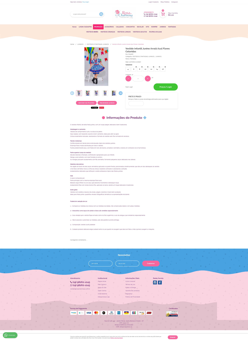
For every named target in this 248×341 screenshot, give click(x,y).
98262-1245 (151, 14)
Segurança (128, 294)
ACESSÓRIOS (109, 27)
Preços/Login (166, 87)
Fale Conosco (102, 284)
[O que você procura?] (101, 14)
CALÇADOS (120, 27)
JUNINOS (163, 27)
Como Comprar (130, 281)
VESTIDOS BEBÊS (92, 32)
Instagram (174, 2)
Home (74, 27)
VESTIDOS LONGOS (124, 32)
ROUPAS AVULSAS (155, 32)
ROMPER (154, 27)
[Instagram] (155, 282)
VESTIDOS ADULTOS (140, 32)
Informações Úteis (132, 278)
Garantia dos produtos (132, 290)
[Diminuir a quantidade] (128, 78)
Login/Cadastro (154, 2)
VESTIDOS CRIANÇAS (107, 32)
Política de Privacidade (132, 297)
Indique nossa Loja (104, 297)
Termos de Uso (130, 284)
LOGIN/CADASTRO (85, 27)
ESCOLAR (140, 27)
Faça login (85, 2)
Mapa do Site (102, 287)
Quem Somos (102, 290)
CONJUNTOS (130, 27)
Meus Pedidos (165, 2)
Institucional (102, 278)
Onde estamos (102, 294)
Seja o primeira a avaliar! (133, 62)
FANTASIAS (172, 27)
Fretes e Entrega (130, 287)
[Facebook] (160, 282)
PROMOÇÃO (98, 27)
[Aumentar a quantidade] (148, 78)
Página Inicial (102, 281)
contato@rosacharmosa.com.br (80, 289)
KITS (147, 27)
